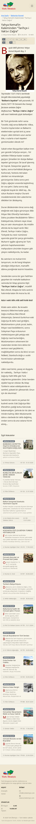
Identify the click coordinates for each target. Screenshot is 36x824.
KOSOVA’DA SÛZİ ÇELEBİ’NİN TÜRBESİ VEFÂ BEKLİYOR (17, 531)
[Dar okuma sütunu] (14, 42)
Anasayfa (4, 791)
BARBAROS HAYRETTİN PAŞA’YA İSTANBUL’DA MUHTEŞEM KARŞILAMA (12, 446)
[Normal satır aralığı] (3, 42)
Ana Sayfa (5, 15)
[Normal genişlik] (10, 42)
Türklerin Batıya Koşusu (12, 584)
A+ (25, 39)
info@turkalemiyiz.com (26, 793)
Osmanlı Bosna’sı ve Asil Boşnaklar (12, 740)
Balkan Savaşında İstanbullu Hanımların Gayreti (13, 502)
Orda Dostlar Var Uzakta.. (9, 661)
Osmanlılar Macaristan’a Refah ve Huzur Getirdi (12, 713)
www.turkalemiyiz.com (26, 798)
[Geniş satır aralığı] (6, 42)
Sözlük (3, 794)
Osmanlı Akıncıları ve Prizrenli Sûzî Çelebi (11, 558)
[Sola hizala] (3, 39)
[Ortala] (6, 39)
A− (17, 39)
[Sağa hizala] (10, 39)
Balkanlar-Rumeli (17, 15)
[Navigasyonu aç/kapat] (32, 6)
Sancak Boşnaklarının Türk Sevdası (16, 635)
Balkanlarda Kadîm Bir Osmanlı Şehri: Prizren (11, 610)
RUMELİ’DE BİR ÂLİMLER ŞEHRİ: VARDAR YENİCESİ (12, 475)
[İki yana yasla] (13, 39)
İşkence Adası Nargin (11, 687)
